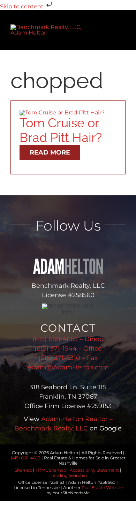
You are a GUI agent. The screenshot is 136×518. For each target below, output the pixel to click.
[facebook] (23, 246)
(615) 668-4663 (25, 457)
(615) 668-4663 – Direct (68, 339)
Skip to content (22, 6)
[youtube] (68, 246)
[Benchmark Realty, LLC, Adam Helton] (48, 27)
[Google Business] (98, 246)
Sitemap (23, 470)
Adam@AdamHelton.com (68, 367)
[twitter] (38, 246)
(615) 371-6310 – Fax (68, 358)
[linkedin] (53, 246)
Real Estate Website (102, 487)
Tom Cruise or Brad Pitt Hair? (61, 130)
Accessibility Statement (94, 470)
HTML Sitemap (51, 470)
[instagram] (83, 246)
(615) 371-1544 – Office (68, 348)
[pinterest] (113, 246)
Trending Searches (68, 475)
